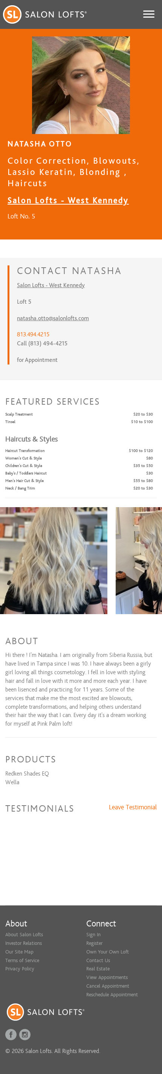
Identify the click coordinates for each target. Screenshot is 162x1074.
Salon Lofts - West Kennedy (68, 200)
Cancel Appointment (107, 986)
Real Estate (98, 969)
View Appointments (107, 977)
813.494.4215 (33, 334)
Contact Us (98, 960)
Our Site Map (19, 952)
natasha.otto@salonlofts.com (53, 318)
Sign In (93, 934)
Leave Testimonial (133, 807)
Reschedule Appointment (112, 994)
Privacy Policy (19, 969)
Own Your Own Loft (107, 952)
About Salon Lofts (24, 934)
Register (94, 943)
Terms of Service (22, 960)
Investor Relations (23, 943)
